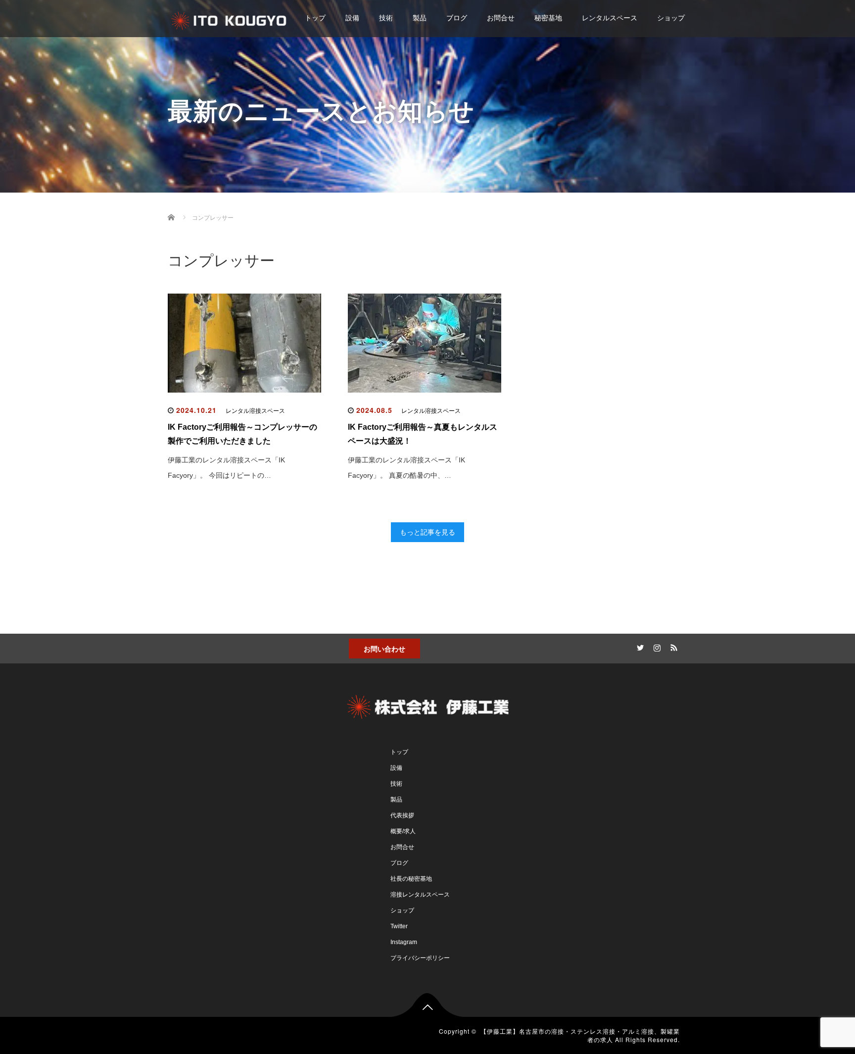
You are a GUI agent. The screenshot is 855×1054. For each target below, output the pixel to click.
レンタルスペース (609, 18)
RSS (672, 646)
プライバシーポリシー (420, 957)
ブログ (456, 18)
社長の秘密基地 (411, 878)
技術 (386, 18)
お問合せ (501, 18)
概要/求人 (403, 831)
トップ (315, 18)
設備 (352, 18)
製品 (420, 18)
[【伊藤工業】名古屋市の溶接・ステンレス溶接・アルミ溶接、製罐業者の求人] (229, 19)
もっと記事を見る (427, 532)
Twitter (399, 926)
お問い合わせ (384, 648)
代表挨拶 (402, 815)
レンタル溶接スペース (255, 410)
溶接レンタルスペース (420, 894)
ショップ (671, 18)
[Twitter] (638, 646)
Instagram (403, 942)
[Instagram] (655, 646)
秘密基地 (548, 18)
